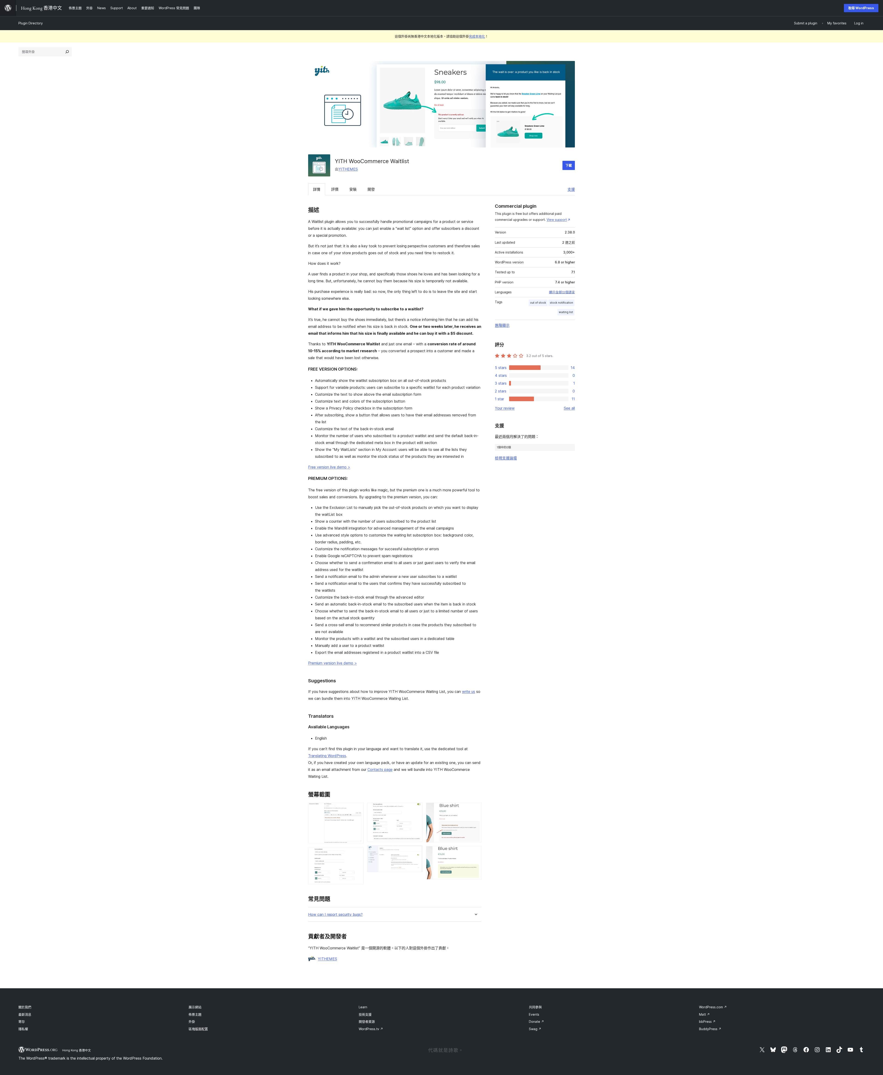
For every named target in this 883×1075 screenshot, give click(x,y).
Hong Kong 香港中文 (76, 1050)
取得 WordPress (861, 8)
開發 (371, 189)
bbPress (707, 1021)
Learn (363, 1007)
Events (534, 1014)
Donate (536, 1021)
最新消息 (24, 1014)
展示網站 (195, 1007)
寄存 (21, 1021)
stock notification (561, 302)
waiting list (566, 312)
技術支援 (365, 1014)
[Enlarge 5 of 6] (475, 809)
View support (557, 220)
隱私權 (23, 1029)
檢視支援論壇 (506, 458)
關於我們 (24, 1007)
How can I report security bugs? (335, 914)
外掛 (192, 1021)
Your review (505, 408)
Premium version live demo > (332, 663)
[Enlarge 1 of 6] (357, 809)
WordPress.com (713, 1007)
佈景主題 (195, 1014)
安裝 (353, 189)
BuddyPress (710, 1029)
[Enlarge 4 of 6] (416, 851)
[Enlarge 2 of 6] (357, 853)
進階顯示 (502, 325)
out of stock (538, 302)
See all (569, 408)
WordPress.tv (371, 1029)
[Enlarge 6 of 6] (475, 852)
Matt (704, 1014)
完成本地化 (477, 36)
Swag (535, 1029)
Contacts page (380, 769)
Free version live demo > (329, 467)
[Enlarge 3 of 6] (416, 809)
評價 (334, 189)
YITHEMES (348, 169)
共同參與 (535, 1007)
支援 (571, 189)
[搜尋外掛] (67, 51)
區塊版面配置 (198, 1029)
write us (468, 691)
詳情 (316, 189)
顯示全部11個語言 (562, 292)
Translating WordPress (327, 755)
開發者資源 (367, 1021)
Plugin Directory (30, 23)
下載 (568, 165)
